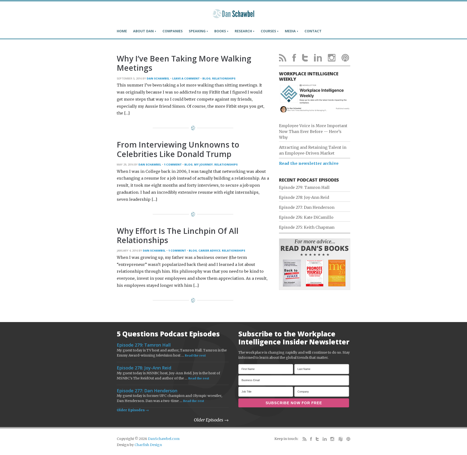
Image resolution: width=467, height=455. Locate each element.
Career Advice (209, 250)
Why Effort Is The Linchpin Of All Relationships (177, 235)
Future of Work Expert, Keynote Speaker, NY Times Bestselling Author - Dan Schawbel (233, 16)
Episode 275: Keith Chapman (306, 227)
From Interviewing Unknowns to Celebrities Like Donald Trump (178, 149)
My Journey (203, 164)
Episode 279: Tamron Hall (304, 187)
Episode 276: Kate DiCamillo (306, 217)
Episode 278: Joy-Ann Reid (304, 197)
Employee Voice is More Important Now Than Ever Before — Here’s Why (313, 131)
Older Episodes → (133, 410)
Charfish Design (148, 445)
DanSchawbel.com (164, 439)
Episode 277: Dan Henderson (306, 207)
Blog (206, 78)
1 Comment (173, 164)
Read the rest (195, 355)
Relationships (223, 78)
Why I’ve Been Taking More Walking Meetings (184, 63)
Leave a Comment (186, 78)
